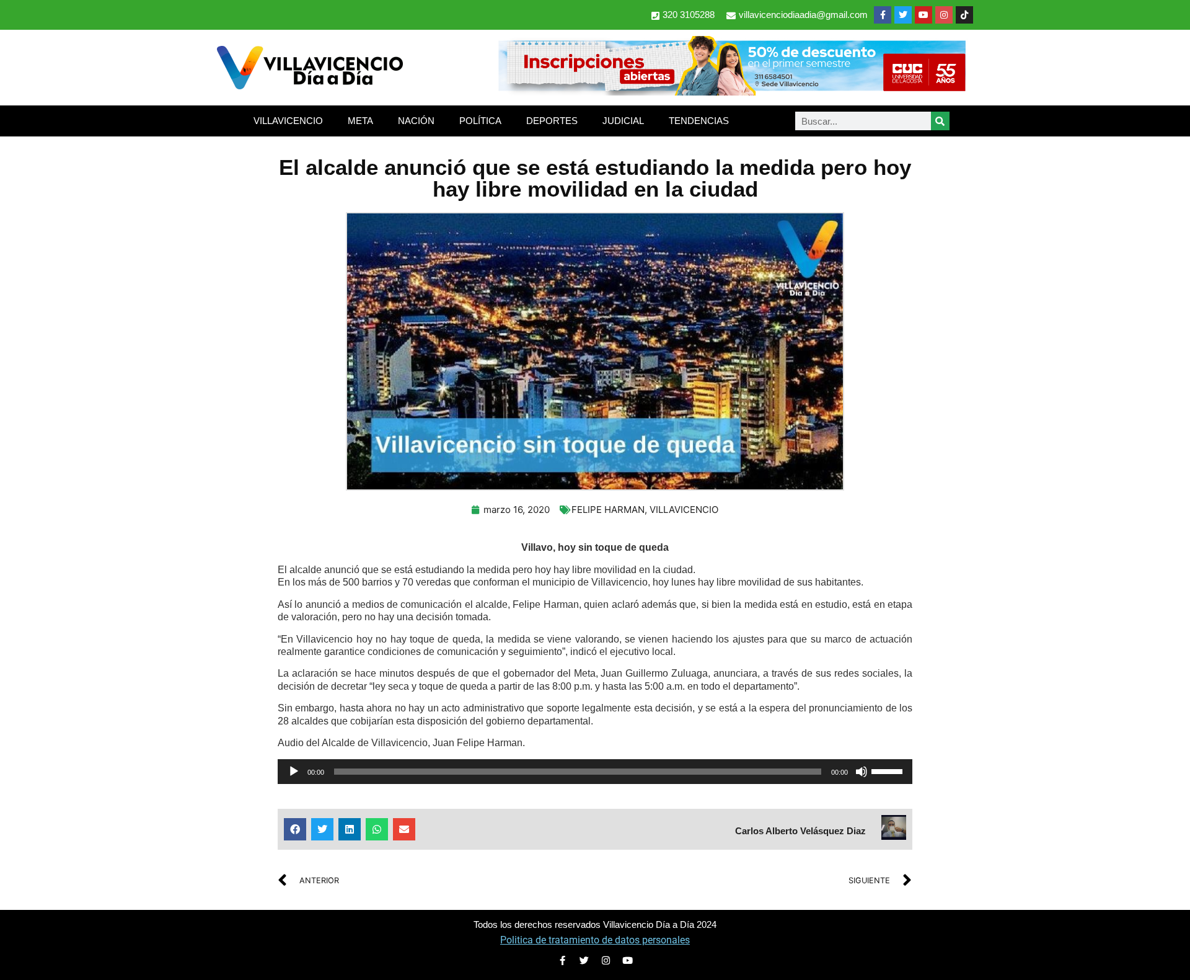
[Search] (940, 121)
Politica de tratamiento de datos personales (595, 940)
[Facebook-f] (882, 15)
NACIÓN (416, 120)
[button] (295, 829)
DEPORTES (552, 120)
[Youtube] (923, 15)
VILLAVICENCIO (288, 120)
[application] (595, 771)
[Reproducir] (294, 771)
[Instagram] (944, 15)
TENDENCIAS (699, 120)
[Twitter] (903, 15)
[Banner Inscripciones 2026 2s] (731, 92)
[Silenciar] (861, 771)
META (360, 120)
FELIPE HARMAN (608, 509)
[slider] (888, 770)
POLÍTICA (480, 120)
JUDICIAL (623, 120)
